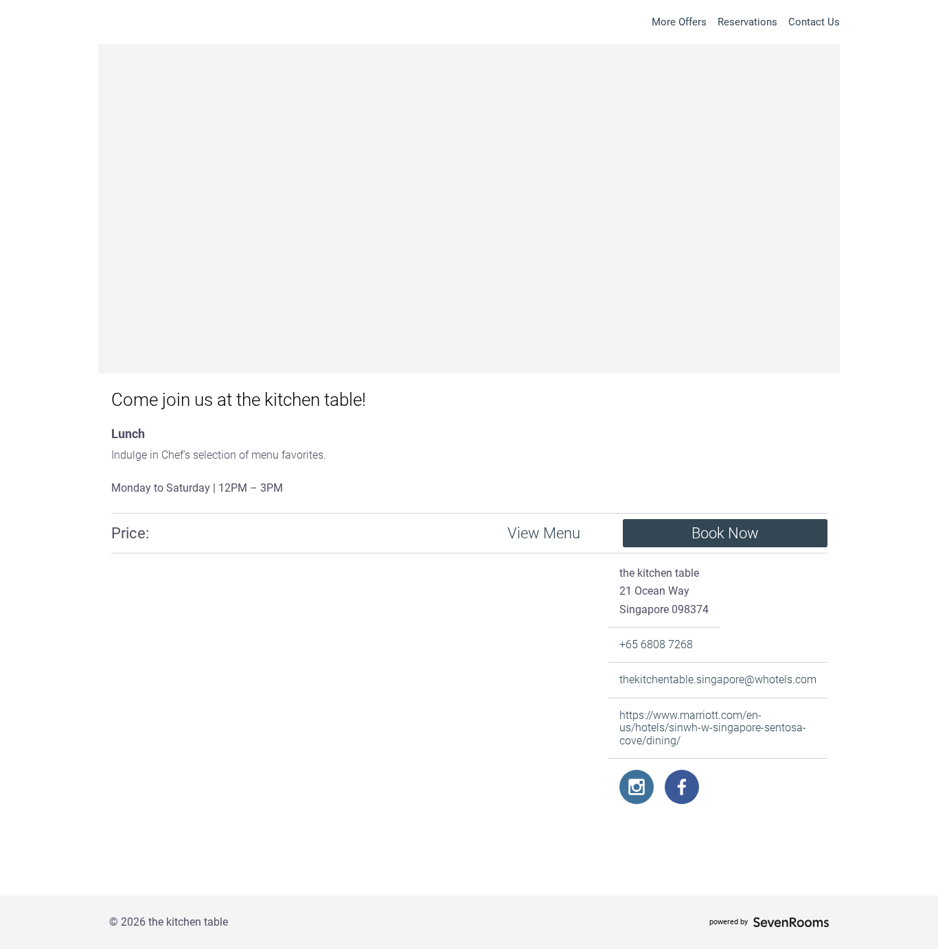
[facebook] (682, 787)
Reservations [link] (747, 22)
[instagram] (636, 787)
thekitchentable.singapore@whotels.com (717, 680)
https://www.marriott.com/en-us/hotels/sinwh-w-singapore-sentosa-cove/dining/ (712, 728)
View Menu (543, 533)
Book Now (725, 533)
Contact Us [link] (814, 22)
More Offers (679, 22)
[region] (351, 724)
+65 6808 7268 (656, 645)
